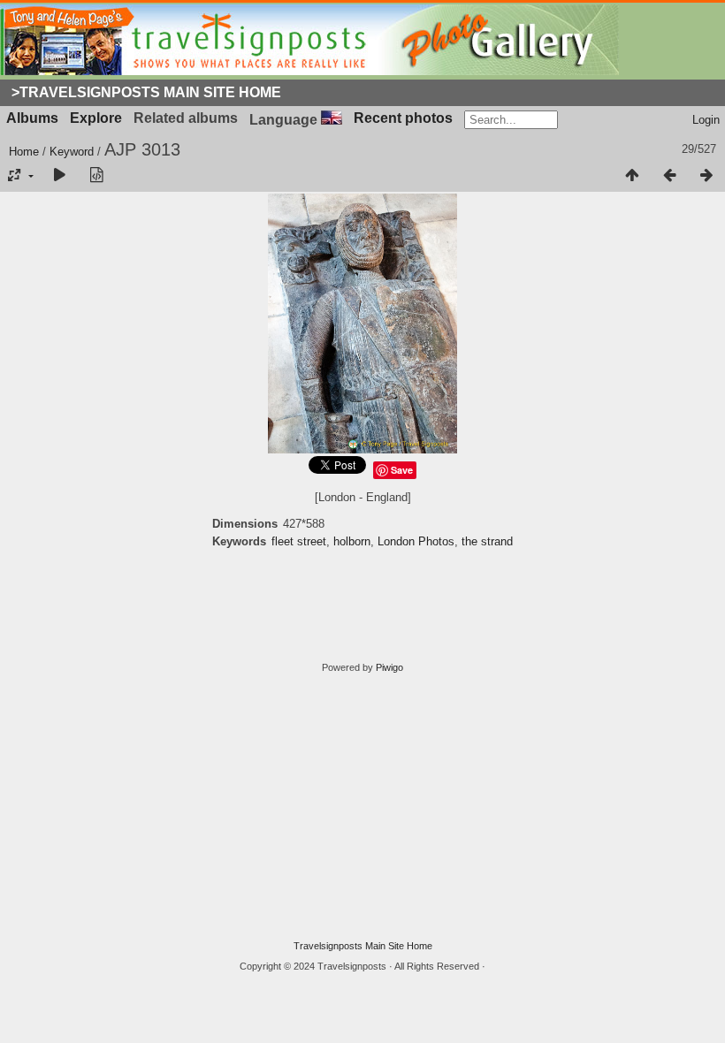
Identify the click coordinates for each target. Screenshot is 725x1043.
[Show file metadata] (96, 176)
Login (706, 119)
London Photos (416, 541)
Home (24, 151)
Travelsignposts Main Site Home (363, 945)
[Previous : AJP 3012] (669, 176)
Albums (32, 118)
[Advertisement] (362, 807)
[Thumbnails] (632, 176)
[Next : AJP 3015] (706, 176)
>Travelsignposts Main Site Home (146, 92)
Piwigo (389, 667)
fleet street (298, 541)
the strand (487, 541)
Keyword (72, 151)
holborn (351, 541)
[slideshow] (59, 176)
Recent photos (403, 118)
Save (402, 469)
